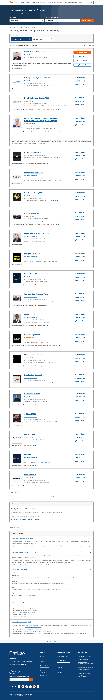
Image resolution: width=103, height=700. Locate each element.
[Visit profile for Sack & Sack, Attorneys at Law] (17, 278)
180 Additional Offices (52, 261)
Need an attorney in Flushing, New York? (24, 552)
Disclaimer (23, 695)
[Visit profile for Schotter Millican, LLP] (17, 197)
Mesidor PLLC (30, 454)
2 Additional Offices (56, 180)
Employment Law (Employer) (31, 512)
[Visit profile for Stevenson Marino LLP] (17, 176)
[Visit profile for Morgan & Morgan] (17, 257)
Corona (13, 519)
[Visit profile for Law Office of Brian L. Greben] (17, 56)
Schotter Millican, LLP (33, 193)
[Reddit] (34, 686)
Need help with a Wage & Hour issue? (23, 538)
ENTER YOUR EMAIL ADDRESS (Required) (19, 676)
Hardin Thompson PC (33, 152)
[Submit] (31, 679)
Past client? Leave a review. (30, 54)
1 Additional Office (52, 362)
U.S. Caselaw (60, 670)
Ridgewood (30, 519)
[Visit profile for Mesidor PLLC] (17, 458)
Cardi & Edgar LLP (31, 434)
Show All (11, 527)
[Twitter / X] (26, 686)
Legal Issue (12, 17)
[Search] (92, 2)
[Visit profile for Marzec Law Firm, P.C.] (17, 359)
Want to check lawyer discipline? (21, 622)
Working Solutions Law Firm (36, 294)
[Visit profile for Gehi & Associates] (17, 217)
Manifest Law (30, 475)
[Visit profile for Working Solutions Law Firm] (17, 298)
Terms (11, 695)
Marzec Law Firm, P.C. (33, 355)
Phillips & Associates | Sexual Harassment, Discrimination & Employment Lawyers (42, 119)
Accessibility (42, 659)
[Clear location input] (78, 20)
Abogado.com (81, 667)
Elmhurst (18, 519)
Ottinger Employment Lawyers (37, 78)
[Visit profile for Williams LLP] (17, 318)
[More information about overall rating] (34, 101)
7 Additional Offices (62, 105)
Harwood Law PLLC (32, 394)
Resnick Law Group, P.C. (34, 375)
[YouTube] (23, 686)
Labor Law (43, 512)
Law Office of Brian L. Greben (36, 52)
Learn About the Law (62, 665)
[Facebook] (19, 686)
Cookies (30, 695)
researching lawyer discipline (33, 627)
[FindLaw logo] (15, 2)
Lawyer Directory (13, 27)
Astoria (24, 519)
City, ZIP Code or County (51, 17)
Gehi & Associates (31, 213)
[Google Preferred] (38, 686)
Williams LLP (29, 314)
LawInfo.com (81, 673)
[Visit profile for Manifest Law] (17, 479)
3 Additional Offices (47, 85)
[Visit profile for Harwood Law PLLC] (17, 398)
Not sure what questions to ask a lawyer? (24, 603)
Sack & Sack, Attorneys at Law (36, 274)
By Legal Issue (43, 672)
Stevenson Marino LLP (33, 172)
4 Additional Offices (57, 157)
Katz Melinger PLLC (32, 334)
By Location (42, 670)
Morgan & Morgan (32, 253)
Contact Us (42, 661)
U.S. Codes (59, 672)
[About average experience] (35, 89)
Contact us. (23, 664)
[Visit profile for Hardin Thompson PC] (17, 156)
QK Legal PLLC (30, 414)
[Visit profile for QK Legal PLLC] (17, 418)
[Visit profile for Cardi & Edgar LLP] (17, 438)
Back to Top (52, 641)
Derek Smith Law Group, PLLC (36, 98)
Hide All (17, 527)
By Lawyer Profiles (44, 675)
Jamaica (37, 519)
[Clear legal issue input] (42, 20)
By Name (42, 677)
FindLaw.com (81, 656)
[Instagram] (30, 686)
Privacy (16, 695)
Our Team (42, 656)
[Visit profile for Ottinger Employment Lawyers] (17, 82)
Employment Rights (17, 512)
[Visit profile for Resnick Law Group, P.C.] (17, 379)
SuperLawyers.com (82, 662)
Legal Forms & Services (62, 656)
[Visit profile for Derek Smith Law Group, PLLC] (17, 102)
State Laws (59, 667)
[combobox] (26, 20)
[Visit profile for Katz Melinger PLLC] (17, 338)
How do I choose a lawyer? (19, 569)
